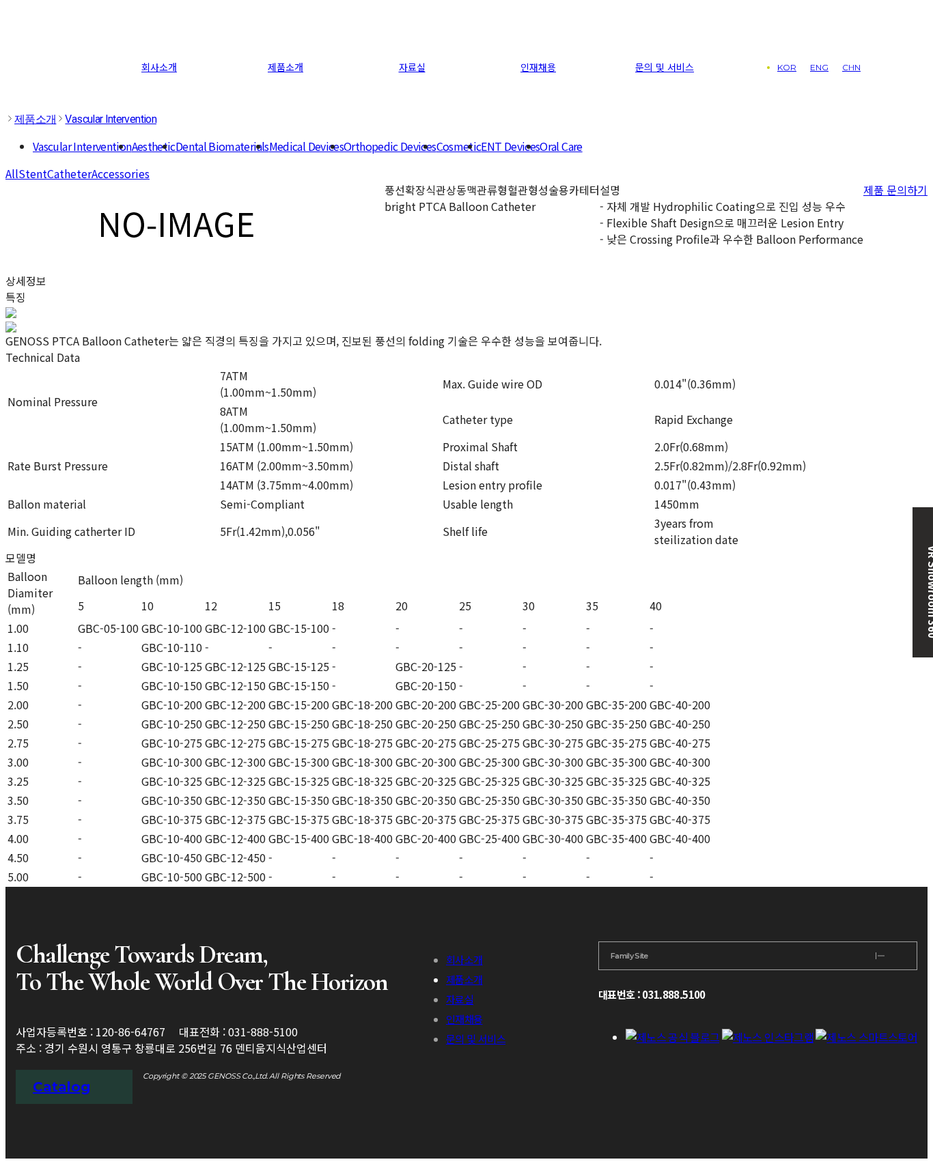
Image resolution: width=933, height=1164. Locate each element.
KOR (786, 67)
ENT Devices (510, 146)
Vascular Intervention (110, 119)
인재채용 (538, 67)
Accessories (121, 173)
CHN (851, 67)
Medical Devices (306, 146)
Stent (32, 173)
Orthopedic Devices (390, 146)
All (11, 173)
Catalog (61, 1087)
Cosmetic (459, 146)
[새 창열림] (673, 1037)
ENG (819, 67)
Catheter (69, 173)
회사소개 (159, 67)
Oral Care (561, 146)
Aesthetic (154, 146)
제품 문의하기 (895, 190)
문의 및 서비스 (664, 67)
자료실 (412, 67)
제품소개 (285, 67)
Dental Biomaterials (222, 146)
